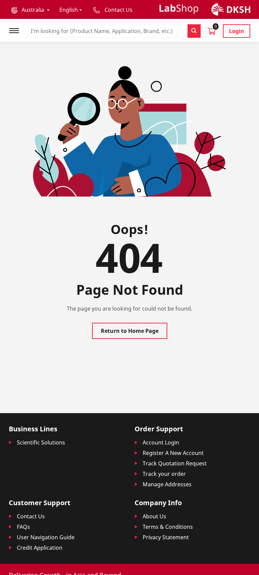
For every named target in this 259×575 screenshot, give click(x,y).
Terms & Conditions (168, 526)
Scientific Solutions (41, 442)
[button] (30, 10)
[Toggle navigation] (16, 29)
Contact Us (31, 516)
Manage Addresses (167, 484)
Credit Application (39, 547)
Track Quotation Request (175, 463)
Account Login (161, 442)
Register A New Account (173, 453)
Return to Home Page (130, 331)
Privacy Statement (166, 537)
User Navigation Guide (46, 537)
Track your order (164, 474)
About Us (154, 516)
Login (236, 31)
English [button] (68, 9)
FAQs (23, 526)
